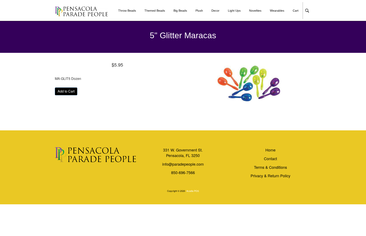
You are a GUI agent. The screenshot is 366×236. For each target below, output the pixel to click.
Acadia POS (192, 190)
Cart (295, 10)
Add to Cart (66, 91)
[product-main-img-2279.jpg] (248, 83)
